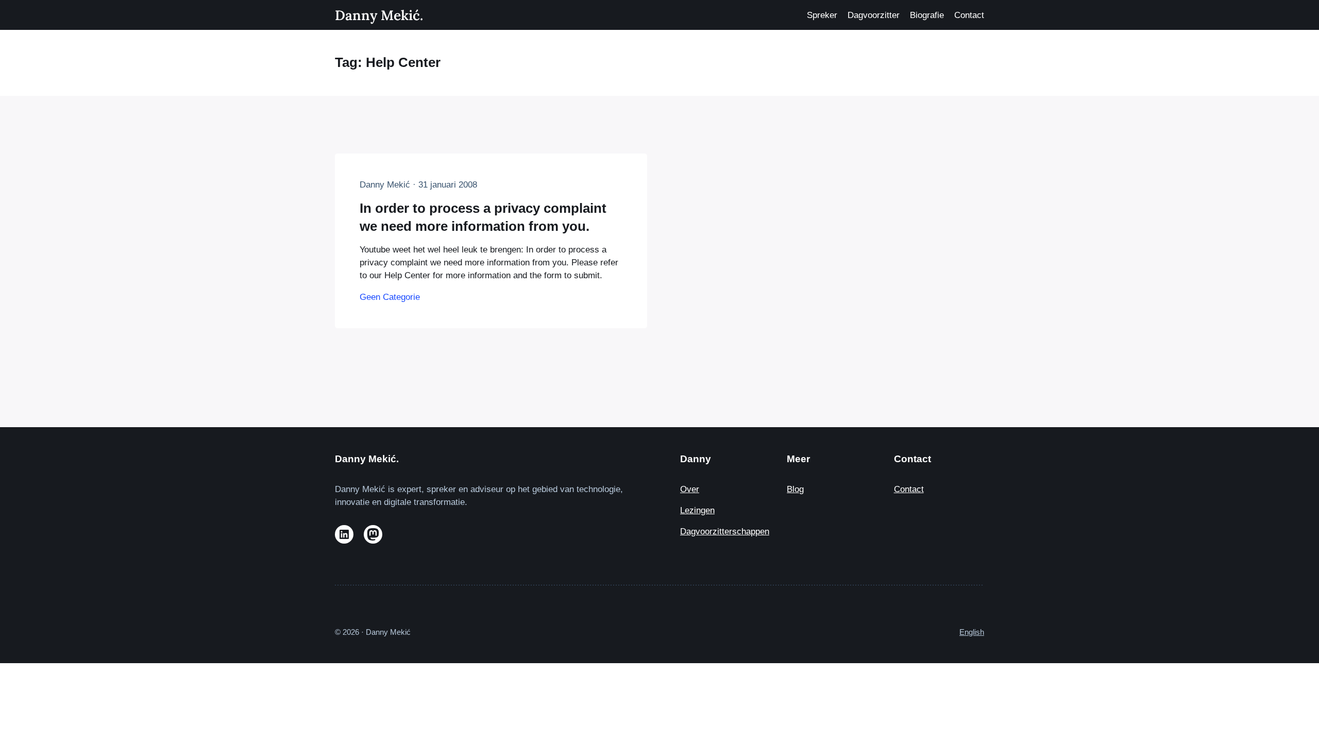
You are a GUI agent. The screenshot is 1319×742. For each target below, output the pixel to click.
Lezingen (697, 510)
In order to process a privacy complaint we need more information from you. (483, 216)
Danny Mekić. (379, 15)
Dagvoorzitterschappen (724, 531)
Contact (909, 489)
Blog (795, 489)
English (971, 632)
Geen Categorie (390, 297)
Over (689, 489)
